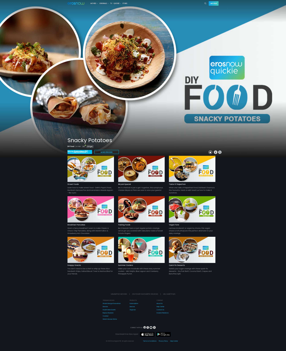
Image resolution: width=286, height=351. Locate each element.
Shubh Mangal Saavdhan (112, 303)
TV (111, 3)
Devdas (105, 307)
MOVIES (93, 3)
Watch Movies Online (110, 319)
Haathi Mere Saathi (109, 310)
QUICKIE (117, 3)
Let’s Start (213, 3)
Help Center (160, 307)
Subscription (134, 303)
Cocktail (105, 316)
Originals (133, 310)
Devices (132, 307)
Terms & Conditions (150, 341)
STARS (125, 3)
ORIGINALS (103, 3)
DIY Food (71, 146)
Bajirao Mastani (108, 313)
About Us (160, 303)
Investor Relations (163, 313)
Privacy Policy (163, 341)
